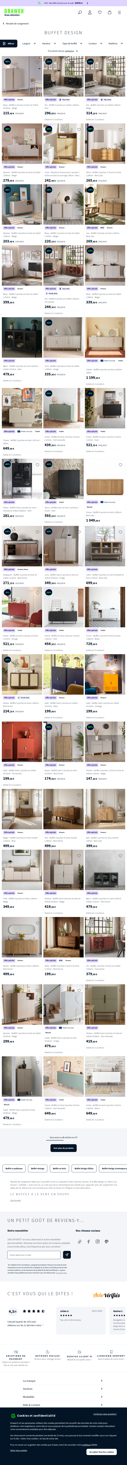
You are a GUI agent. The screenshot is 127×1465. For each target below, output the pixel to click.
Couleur (93, 43)
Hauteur (46, 43)
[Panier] (110, 12)
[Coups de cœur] (100, 12)
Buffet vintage (37, 1168)
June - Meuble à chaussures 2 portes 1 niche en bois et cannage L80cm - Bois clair (62, 175)
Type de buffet (69, 43)
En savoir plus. (61, 1273)
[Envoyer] (67, 1255)
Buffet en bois (59, 1168)
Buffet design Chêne (84, 1168)
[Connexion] (90, 12)
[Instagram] (97, 1241)
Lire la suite (15, 1200)
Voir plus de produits (64, 1148)
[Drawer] (14, 12)
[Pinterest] (106, 1241)
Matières (113, 43)
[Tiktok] (79, 1241)
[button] (63, 47)
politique (86, 1444)
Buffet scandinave (14, 1168)
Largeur (26, 43)
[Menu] (120, 12)
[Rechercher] (80, 12)
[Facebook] (88, 1241)
